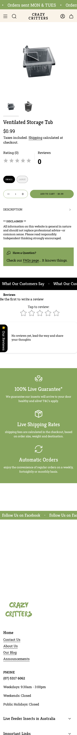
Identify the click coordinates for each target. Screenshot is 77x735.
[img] (17, 161)
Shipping (35, 137)
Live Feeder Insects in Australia (29, 718)
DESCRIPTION (12, 209)
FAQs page (31, 260)
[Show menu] (5, 16)
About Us (10, 646)
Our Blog (10, 652)
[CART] (71, 16)
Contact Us (11, 639)
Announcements (16, 659)
